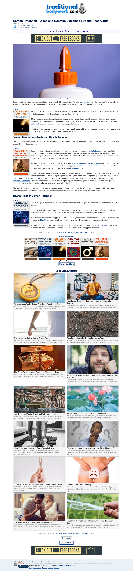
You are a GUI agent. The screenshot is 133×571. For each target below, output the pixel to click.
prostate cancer (103, 225)
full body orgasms (39, 124)
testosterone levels (33, 178)
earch (69, 31)
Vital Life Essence (95, 151)
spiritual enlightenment (78, 168)
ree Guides (50, 31)
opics (78, 31)
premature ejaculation (21, 181)
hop (61, 31)
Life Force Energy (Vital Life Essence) (86, 163)
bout (86, 31)
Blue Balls (44, 220)
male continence (86, 102)
